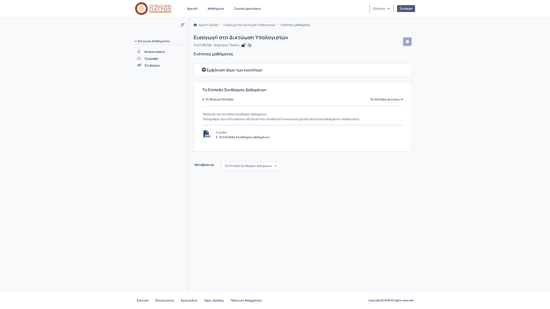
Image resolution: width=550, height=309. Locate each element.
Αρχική (192, 8)
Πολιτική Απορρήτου (246, 300)
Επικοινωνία (164, 300)
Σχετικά (142, 300)
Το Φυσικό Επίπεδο (219, 99)
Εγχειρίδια (189, 300)
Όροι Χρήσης (214, 300)
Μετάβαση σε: (204, 165)
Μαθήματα (216, 8)
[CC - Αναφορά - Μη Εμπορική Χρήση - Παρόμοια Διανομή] (249, 45)
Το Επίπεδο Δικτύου (385, 99)
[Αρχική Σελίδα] (153, 8)
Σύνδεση (406, 8)
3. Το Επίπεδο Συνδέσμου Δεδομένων (243, 137)
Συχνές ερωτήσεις (247, 8)
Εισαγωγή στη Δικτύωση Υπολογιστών (249, 25)
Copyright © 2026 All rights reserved (390, 300)
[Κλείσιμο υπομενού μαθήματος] (182, 25)
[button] (381, 8)
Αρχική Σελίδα (208, 25)
